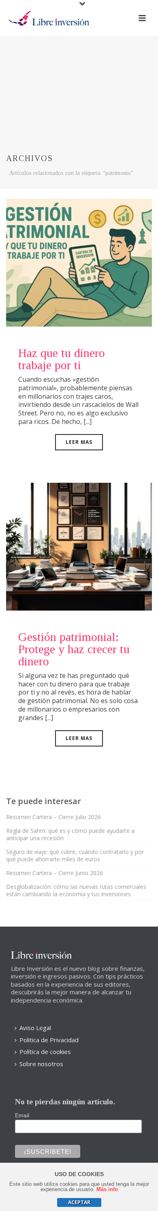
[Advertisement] (79, 87)
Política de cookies (45, 1052)
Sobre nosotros (41, 1064)
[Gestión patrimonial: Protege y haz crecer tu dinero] (79, 546)
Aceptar (79, 1202)
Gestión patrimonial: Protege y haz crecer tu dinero (74, 649)
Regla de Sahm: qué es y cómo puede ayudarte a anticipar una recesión (70, 834)
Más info (107, 1189)
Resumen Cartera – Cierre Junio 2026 (54, 873)
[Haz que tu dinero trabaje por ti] (79, 262)
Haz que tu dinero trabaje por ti (61, 359)
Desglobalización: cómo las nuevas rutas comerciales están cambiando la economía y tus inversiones (76, 890)
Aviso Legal (35, 1028)
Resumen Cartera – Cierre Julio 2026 (53, 817)
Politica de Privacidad (49, 1040)
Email (22, 1115)
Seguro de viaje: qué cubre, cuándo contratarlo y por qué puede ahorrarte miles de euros (75, 855)
